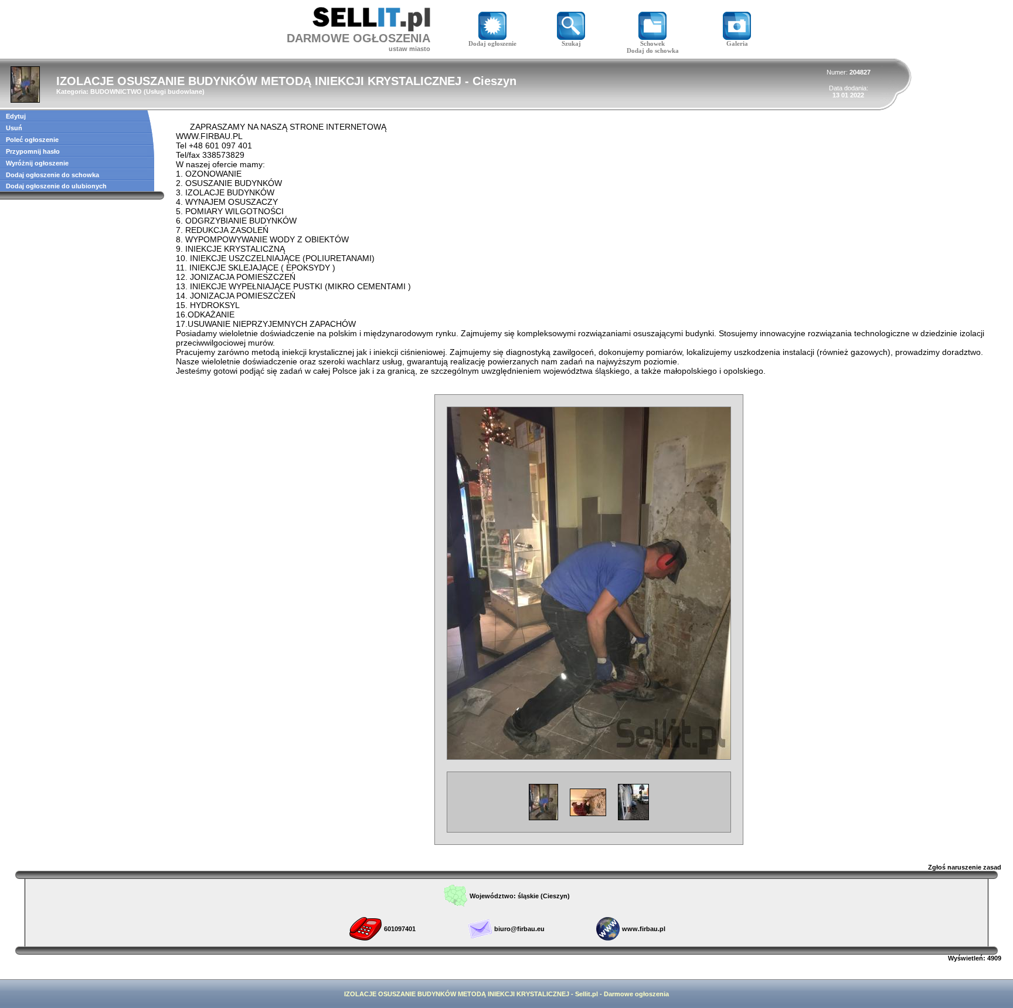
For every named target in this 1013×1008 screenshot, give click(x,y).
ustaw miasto (409, 48)
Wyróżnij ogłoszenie (37, 163)
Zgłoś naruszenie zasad (964, 867)
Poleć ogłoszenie (32, 139)
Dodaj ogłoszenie (492, 43)
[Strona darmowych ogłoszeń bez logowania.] (371, 28)
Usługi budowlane (174, 91)
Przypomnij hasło (33, 151)
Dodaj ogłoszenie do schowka (52, 174)
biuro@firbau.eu (519, 928)
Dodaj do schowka (653, 50)
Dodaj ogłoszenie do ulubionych (56, 186)
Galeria (737, 43)
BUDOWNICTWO (116, 91)
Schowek (652, 43)
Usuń (14, 127)
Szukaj (571, 43)
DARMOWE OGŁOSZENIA (358, 38)
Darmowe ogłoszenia (636, 993)
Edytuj (16, 116)
